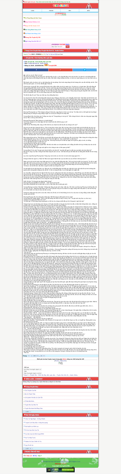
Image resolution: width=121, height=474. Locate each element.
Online (75, 375)
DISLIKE (63, 361)
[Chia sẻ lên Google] (60, 70)
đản (54, 375)
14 (41, 356)
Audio (71, 375)
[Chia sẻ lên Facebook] (36, 70)
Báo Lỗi (43, 54)
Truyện (59, 375)
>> (44, 356)
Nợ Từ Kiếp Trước (30, 437)
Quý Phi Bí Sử (29, 445)
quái (51, 375)
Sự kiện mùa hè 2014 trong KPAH (34, 434)
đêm (48, 375)
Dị (67, 375)
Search (25, 54)
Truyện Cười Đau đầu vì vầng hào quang (36, 422)
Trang (25, 375)
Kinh (39, 375)
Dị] (42, 375)
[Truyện (32, 375)
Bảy (45, 375)
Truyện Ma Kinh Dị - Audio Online (38, 63)
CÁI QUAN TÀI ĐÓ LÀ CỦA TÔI (33, 397)
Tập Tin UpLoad (50, 54)
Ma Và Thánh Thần (30, 394)
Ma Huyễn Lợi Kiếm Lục (32, 426)
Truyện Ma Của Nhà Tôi (31, 405)
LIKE (57, 361)
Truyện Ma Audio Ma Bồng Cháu (34, 408)
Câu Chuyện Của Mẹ (30, 390)
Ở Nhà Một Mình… (30, 401)
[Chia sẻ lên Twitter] (85, 70)
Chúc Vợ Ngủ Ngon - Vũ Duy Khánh (35, 419)
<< (29, 356)
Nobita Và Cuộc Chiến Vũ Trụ (33, 441)
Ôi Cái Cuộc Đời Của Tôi (32, 430)
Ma (36, 375)
